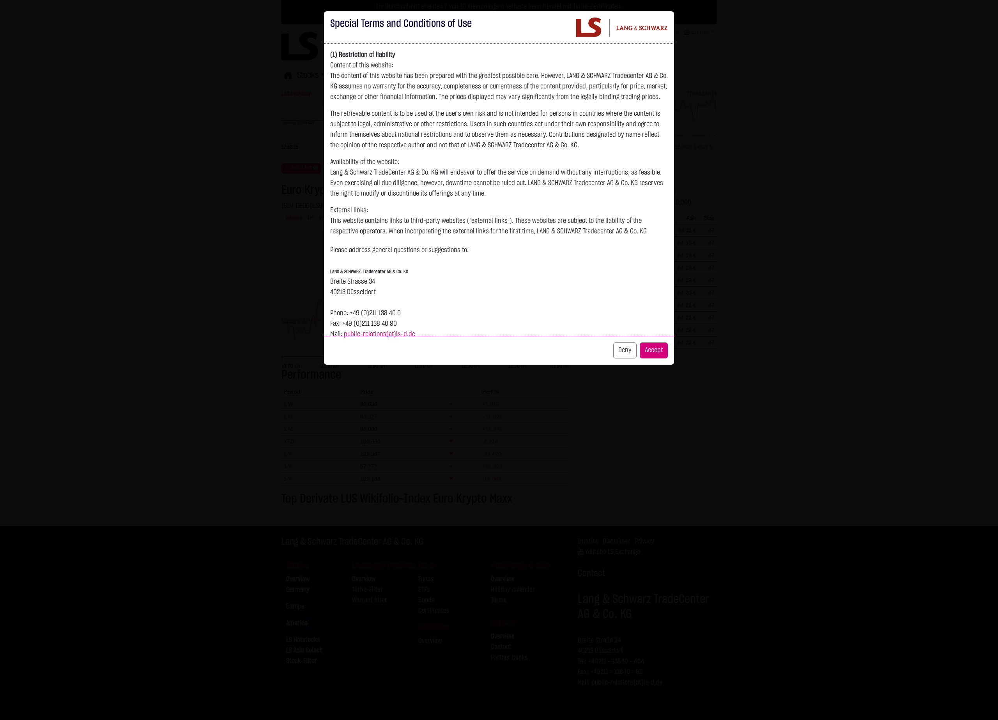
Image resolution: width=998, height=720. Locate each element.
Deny (625, 350)
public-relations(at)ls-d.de (379, 334)
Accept (654, 350)
